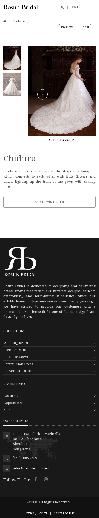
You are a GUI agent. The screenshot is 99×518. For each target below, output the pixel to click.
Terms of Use (64, 513)
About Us (10, 395)
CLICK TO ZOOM (62, 139)
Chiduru (18, 21)
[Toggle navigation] (89, 7)
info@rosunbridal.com (31, 468)
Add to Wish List (48, 202)
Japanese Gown (15, 357)
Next (86, 27)
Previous (67, 27)
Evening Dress (14, 349)
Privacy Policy (35, 513)
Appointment (14, 402)
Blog (6, 409)
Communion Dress (18, 364)
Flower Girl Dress (17, 371)
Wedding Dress (15, 343)
